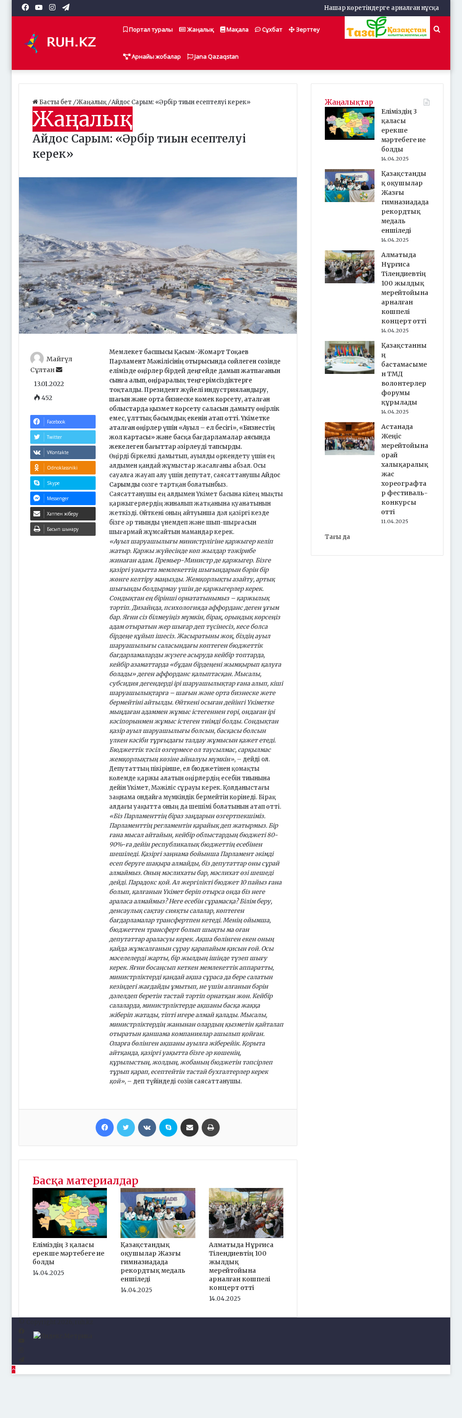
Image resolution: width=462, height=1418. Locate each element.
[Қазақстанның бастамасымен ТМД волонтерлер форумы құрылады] (349, 372)
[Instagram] (20, 1350)
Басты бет (55, 102)
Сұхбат (271, 29)
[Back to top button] (13, 1369)
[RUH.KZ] (63, 43)
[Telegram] (21, 1360)
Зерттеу (307, 29)
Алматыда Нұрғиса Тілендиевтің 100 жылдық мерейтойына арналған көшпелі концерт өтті (241, 1266)
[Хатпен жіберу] (189, 1128)
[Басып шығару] (211, 1128)
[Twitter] (126, 1128)
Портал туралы (150, 29)
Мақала (237, 29)
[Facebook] (105, 1128)
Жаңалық (200, 29)
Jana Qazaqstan (216, 56)
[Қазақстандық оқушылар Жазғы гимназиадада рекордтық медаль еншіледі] (157, 1236)
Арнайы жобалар (155, 56)
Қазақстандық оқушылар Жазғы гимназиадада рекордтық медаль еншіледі (152, 1262)
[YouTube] (21, 1341)
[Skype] (168, 1128)
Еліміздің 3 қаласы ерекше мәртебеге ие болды (68, 1253)
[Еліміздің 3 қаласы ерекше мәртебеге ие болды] (69, 1236)
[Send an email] (59, 370)
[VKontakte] (147, 1128)
